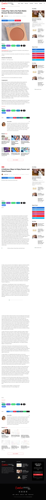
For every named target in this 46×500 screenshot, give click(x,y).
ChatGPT (3, 45)
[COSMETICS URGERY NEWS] (7, 3)
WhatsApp (13, 45)
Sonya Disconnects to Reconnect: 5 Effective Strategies (36, 19)
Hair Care (36, 3)
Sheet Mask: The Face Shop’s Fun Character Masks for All (6, 142)
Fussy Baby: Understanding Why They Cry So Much (41, 36)
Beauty (22, 3)
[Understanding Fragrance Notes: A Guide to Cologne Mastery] (34, 30)
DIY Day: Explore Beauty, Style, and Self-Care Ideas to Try (25, 447)
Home (4, 0)
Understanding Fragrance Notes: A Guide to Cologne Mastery (41, 30)
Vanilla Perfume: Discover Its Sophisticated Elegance (25, 477)
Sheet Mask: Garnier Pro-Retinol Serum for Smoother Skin (5, 154)
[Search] (44, 1)
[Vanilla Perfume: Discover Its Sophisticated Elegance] (19, 477)
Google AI (3, 47)
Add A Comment (15, 453)
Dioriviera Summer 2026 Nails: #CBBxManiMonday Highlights (14, 143)
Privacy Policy (17, 0)
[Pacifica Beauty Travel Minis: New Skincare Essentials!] (25, 149)
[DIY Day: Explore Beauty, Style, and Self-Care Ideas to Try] (25, 442)
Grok (24, 45)
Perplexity (8, 45)
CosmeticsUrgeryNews (29, 496)
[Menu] (1, 1)
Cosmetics (31, 3)
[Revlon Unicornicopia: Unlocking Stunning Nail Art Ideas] (25, 137)
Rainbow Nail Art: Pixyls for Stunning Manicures (15, 154)
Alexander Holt (35, 180)
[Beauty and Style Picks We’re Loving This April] (15, 431)
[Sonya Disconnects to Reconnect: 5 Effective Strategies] (38, 13)
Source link (3, 106)
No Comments (22, 174)
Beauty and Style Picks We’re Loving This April (15, 436)
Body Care (26, 3)
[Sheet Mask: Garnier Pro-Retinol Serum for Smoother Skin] (6, 149)
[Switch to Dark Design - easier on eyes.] (44, 3)
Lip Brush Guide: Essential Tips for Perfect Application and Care (6, 447)
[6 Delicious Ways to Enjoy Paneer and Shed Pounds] (16, 189)
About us (7, 0)
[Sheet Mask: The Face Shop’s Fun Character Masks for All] (6, 137)
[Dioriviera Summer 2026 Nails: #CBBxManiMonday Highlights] (15, 137)
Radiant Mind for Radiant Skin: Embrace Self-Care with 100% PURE (41, 41)
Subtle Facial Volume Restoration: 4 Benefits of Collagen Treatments (25, 436)
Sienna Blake (9, 121)
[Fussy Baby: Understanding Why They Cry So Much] (34, 36)
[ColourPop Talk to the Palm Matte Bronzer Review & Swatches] (16, 32)
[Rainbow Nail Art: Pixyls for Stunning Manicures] (15, 149)
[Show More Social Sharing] (22, 20)
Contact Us (10, 0)
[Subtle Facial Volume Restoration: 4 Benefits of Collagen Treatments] (25, 431)
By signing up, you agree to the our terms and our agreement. (38, 478)
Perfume (40, 3)
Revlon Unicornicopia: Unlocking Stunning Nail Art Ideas (25, 142)
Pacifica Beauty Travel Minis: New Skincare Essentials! (25, 154)
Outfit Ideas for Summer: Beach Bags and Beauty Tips (15, 447)
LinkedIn (18, 45)
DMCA (13, 0)
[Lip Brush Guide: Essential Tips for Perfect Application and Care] (6, 442)
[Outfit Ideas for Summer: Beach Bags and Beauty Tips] (15, 442)
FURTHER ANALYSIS (5, 50)
